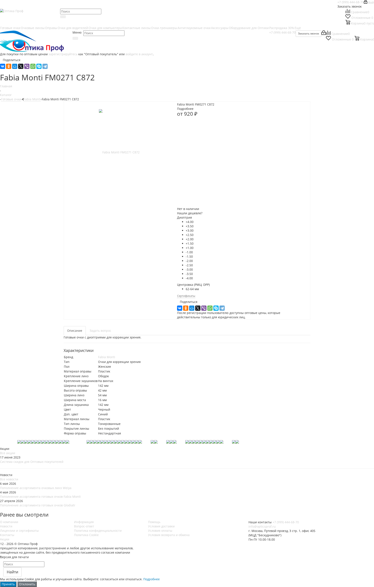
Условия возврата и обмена (169, 535)
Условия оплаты (160, 530)
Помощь (154, 522)
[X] (20, 66)
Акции (4, 539)
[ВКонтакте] (2, 66)
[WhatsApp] (32, 66)
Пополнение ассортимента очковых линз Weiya (35, 488)
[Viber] (26, 66)
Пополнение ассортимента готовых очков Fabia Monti (40, 496)
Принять (8, 584)
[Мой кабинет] (323, 34)
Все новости (9, 479)
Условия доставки (161, 526)
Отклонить (27, 584)
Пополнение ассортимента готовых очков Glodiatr (37, 505)
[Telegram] (45, 66)
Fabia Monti (106, 357)
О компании (9, 522)
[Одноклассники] (8, 66)
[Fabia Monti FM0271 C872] (119, 152)
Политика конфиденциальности (98, 530)
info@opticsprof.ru (262, 526)
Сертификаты (186, 296)
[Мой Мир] (14, 66)
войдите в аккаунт (139, 54)
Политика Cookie (86, 535)
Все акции (7, 453)
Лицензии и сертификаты (19, 530)
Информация (84, 522)
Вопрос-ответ (84, 526)
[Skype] (39, 66)
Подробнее (151, 579)
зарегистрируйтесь (62, 54)
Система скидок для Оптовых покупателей (31, 462)
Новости (6, 526)
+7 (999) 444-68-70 (350, 2)
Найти (12, 571)
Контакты (7, 535)
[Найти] (63, 16)
